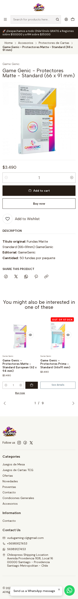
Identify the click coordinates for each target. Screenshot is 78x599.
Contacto (9, 492)
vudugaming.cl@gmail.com (25, 538)
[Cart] (73, 19)
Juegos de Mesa (13, 464)
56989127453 (16, 549)
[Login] (66, 19)
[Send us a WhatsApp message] (69, 590)
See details (58, 385)
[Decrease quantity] (6, 178)
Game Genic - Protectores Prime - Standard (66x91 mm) (55, 364)
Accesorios (25, 43)
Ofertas (7, 475)
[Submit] (57, 19)
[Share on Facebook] (5, 277)
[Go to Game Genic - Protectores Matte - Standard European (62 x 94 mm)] (20, 335)
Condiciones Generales (18, 498)
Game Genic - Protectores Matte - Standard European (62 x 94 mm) (19, 365)
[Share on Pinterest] (36, 277)
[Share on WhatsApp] (26, 277)
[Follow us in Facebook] (25, 443)
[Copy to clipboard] (46, 277)
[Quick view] (30, 335)
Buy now (39, 203)
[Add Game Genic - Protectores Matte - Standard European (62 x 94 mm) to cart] (31, 385)
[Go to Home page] (39, 7)
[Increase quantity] (71, 178)
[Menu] (5, 19)
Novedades (10, 481)
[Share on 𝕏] (16, 277)
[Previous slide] (5, 403)
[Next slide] (72, 403)
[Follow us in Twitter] (31, 443)
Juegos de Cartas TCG (17, 470)
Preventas (9, 487)
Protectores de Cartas (54, 43)
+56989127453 (17, 543)
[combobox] (36, 19)
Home (9, 43)
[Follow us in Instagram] (19, 443)
